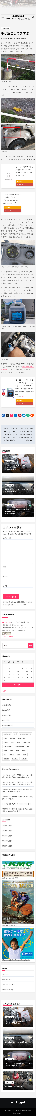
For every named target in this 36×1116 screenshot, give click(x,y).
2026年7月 (6, 826)
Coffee (6, 742)
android (4, 705)
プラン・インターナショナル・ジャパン (16, 960)
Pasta (5, 750)
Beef (15, 734)
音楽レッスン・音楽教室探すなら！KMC (16, 869)
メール (5, 576)
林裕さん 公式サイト (9, 925)
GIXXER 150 (26, 742)
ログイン (5, 974)
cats (3, 720)
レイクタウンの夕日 (9, 804)
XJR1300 (24, 759)
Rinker (23, 177)
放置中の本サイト (8, 637)
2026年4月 (6, 831)
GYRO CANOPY (8, 746)
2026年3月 (6, 836)
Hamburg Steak (20, 746)
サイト (5, 586)
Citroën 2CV (21, 738)
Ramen (24, 750)
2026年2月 (6, 841)
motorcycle (5, 28)
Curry (12, 742)
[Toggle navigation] (2, 17)
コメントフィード (8, 984)
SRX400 (12, 754)
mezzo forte (6, 622)
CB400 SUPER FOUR (25, 734)
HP (28, 746)
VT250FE (6, 759)
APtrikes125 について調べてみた (17, 489)
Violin (24, 754)
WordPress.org (7, 990)
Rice (5, 754)
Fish (18, 742)
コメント (7, 538)
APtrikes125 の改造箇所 (14, 1086)
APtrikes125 (7, 734)
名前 (4, 567)
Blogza (26, 1110)
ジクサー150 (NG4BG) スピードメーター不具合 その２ (18, 466)
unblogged (18, 16)
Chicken (12, 738)
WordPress (15, 759)
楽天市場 (20, 184)
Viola (18, 754)
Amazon (20, 181)
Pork (17, 750)
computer (5, 725)
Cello (5, 738)
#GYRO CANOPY (21, 38)
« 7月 (4, 691)
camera (4, 715)
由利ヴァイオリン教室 (10, 878)
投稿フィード (7, 979)
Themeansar (17, 1113)
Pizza (11, 750)
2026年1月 (6, 846)
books (4, 710)
